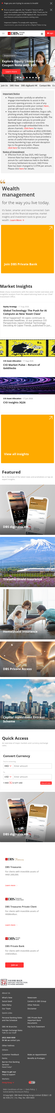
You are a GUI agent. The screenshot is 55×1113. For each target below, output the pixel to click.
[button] (51, 3)
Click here (29, 128)
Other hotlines (8, 1045)
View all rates (46, 783)
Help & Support (8, 1074)
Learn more (11, 71)
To (4, 772)
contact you (15, 1040)
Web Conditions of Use (13, 1089)
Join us (14, 965)
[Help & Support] (42, 33)
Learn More (15, 220)
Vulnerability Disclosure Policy (16, 1092)
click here (12, 147)
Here (46, 106)
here (21, 168)
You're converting (9, 761)
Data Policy (30, 1089)
